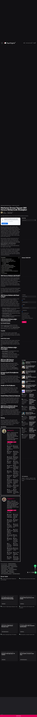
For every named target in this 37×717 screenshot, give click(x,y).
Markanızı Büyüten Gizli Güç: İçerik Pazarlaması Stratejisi (32, 424)
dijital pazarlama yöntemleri (5, 566)
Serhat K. (10, 430)
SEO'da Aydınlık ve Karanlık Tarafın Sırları (27, 654)
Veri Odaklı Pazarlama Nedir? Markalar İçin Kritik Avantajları (7, 598)
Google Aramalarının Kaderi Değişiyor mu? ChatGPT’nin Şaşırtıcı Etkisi (10, 531)
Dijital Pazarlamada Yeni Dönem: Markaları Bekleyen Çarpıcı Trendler (15, 467)
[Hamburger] (2, 43)
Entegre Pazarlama (14, 566)
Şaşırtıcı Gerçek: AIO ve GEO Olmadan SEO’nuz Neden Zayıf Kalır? (15, 540)
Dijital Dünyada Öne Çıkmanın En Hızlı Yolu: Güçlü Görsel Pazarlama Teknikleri (10, 481)
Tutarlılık (5, 263)
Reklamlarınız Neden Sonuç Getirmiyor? (9, 452)
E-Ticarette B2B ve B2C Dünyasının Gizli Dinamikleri (27, 626)
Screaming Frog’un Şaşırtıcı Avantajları (9, 557)
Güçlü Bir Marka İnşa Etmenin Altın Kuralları (10, 486)
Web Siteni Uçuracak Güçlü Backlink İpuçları (15, 544)
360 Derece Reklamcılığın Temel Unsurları (9, 261)
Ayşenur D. (31, 478)
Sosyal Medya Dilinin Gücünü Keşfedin (16, 476)
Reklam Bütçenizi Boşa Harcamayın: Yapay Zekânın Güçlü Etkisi (32, 436)
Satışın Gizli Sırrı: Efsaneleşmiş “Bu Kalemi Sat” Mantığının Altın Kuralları (15, 481)
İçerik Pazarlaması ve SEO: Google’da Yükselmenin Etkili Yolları (9, 526)
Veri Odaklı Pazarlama (16, 573)
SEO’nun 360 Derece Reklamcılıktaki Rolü (8, 266)
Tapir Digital (28, 479)
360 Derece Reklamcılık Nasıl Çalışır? (8, 260)
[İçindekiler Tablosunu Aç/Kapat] (18, 257)
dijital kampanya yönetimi (12, 565)
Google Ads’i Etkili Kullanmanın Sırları (9, 539)
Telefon (24, 304)
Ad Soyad (24, 294)
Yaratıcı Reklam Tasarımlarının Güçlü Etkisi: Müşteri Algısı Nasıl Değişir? (10, 448)
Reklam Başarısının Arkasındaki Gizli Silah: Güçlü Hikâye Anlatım (16, 491)
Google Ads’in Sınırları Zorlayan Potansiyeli (9, 553)
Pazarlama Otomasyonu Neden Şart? (9, 462)
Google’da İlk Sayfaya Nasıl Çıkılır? (15, 520)
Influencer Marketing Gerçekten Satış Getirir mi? (30, 413)
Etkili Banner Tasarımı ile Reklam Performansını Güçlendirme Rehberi (16, 453)
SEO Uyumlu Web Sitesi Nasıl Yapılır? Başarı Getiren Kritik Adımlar (15, 516)
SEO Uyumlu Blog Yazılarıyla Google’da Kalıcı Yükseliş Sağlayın (30, 366)
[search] (35, 220)
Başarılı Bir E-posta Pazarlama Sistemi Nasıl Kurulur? (32, 417)
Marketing (2, 205)
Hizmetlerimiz (25, 310)
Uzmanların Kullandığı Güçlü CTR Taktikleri (8, 654)
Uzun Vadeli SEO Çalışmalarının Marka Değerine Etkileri (31, 377)
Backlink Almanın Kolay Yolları (15, 535)
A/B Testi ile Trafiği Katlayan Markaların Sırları (15, 530)
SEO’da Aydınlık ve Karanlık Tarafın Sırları (10, 535)
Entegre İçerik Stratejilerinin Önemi (7, 267)
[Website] (15, 442)
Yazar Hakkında (4, 273)
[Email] (14, 442)
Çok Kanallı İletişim (6, 262)
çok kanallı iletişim (4, 565)
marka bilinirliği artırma (12, 569)
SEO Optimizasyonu (8, 205)
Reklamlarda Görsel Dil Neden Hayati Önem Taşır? (16, 447)
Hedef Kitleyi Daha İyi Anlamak (7, 269)
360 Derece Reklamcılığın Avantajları (8, 265)
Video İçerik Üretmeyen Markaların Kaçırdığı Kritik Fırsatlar (32, 430)
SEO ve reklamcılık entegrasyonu (6, 573)
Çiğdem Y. (11, 499)
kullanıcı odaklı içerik (4, 569)
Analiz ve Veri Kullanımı (5, 268)
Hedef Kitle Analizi (6, 264)
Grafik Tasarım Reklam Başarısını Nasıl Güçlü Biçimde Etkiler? (32, 408)
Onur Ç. (24, 479)
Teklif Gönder (18, 715)
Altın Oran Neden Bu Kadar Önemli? (9, 472)
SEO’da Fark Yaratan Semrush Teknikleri (15, 549)
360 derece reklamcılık (11, 563)
